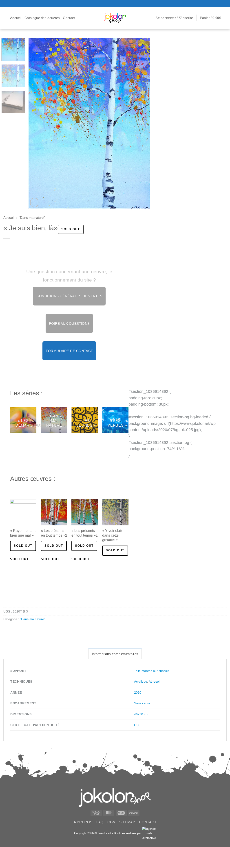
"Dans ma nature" (32, 217)
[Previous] (37, 123)
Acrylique (140, 681)
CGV (111, 822)
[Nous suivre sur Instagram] (219, 3)
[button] (5, 17)
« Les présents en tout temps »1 (84, 533)
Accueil (15, 18)
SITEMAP (127, 822)
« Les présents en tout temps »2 (54, 533)
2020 (137, 692)
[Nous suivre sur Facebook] (214, 3)
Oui (136, 725)
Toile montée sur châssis (151, 671)
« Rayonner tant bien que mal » (22, 533)
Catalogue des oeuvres (42, 18)
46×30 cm (141, 714)
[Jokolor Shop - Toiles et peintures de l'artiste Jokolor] (115, 18)
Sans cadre (142, 703)
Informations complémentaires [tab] (115, 654)
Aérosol (154, 681)
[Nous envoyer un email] (224, 3)
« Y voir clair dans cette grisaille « (112, 535)
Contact (69, 18)
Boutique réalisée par (128, 833)
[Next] (142, 123)
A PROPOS (83, 822)
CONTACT (147, 822)
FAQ (100, 822)
